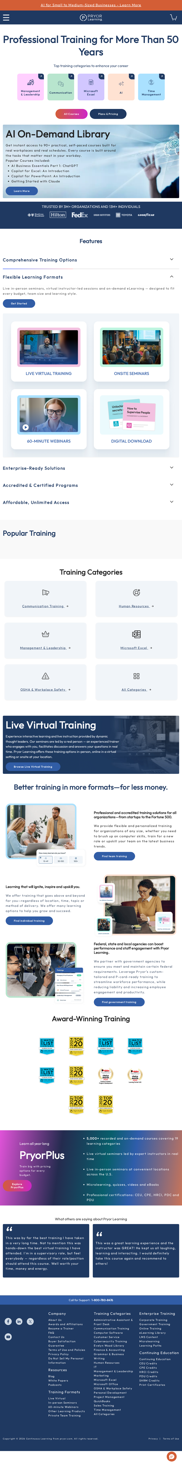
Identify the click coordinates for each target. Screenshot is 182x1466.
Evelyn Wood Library (109, 1345)
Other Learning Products (66, 1411)
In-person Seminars (62, 1402)
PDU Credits (148, 1376)
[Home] (91, 17)
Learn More (22, 191)
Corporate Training (153, 1320)
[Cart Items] (173, 19)
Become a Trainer (61, 1328)
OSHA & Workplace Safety (113, 1388)
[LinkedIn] (19, 1321)
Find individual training (29, 920)
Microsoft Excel (105, 1379)
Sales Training (104, 1405)
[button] (172, 1457)
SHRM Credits (149, 1380)
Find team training (114, 856)
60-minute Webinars (63, 1407)
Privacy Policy (58, 1354)
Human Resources (107, 1362)
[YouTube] (8, 1337)
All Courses (71, 114)
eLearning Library (152, 1332)
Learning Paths (150, 1345)
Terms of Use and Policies (66, 1350)
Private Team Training (64, 1415)
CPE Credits (148, 1367)
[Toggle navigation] (6, 17)
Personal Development (110, 1392)
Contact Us (56, 1337)
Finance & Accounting (109, 1350)
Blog (51, 1376)
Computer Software (108, 1332)
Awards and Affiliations (65, 1324)
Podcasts (54, 1384)
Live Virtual (57, 1398)
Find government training (119, 1002)
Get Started (19, 303)
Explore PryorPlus (17, 1185)
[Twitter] (30, 1321)
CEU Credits (148, 1363)
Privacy (153, 1438)
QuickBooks (102, 1401)
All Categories (104, 1414)
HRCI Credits (148, 1372)
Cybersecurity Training (110, 1341)
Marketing (101, 1375)
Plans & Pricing (108, 114)
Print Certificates (152, 1384)
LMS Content (148, 1337)
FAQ (51, 1332)
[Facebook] (8, 1321)
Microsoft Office (106, 1384)
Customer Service (107, 1337)
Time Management (107, 1409)
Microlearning (149, 1341)
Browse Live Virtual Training (33, 766)
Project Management (109, 1397)
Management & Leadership (113, 1371)
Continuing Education (155, 1359)
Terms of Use (171, 1438)
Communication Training (111, 1328)
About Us (54, 1320)
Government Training (154, 1324)
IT (95, 1367)
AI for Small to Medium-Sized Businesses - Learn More (91, 5)
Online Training (150, 1328)
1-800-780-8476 (102, 1300)
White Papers (58, 1380)
